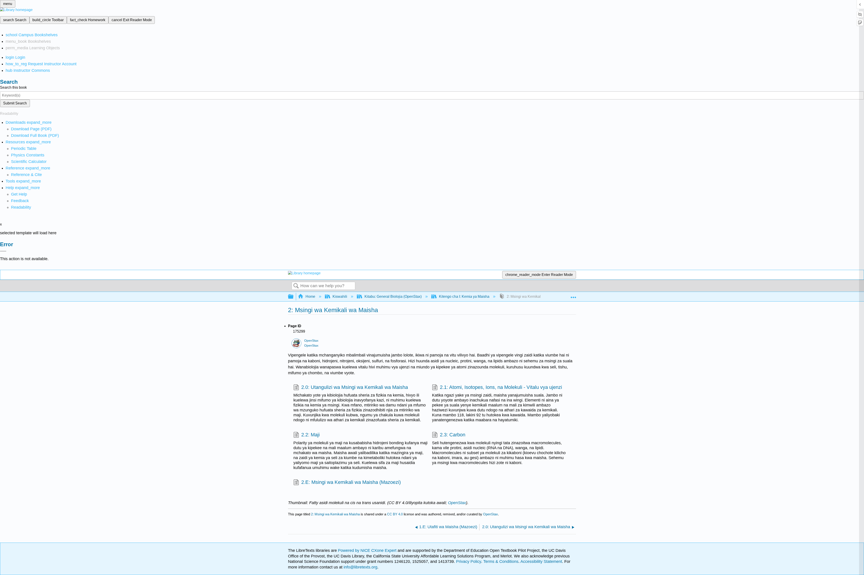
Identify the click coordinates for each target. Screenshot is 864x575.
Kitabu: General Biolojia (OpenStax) (393, 296)
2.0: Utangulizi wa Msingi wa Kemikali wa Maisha (354, 387)
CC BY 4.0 (395, 514)
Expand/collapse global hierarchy (293, 297)
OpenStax (311, 340)
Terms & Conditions (500, 561)
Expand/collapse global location (573, 295)
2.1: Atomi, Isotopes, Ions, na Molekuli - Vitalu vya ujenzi (501, 387)
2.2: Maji (310, 434)
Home (310, 296)
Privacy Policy (468, 561)
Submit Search (15, 103)
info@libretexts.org (359, 567)
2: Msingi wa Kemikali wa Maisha (335, 514)
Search (296, 286)
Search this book (13, 87)
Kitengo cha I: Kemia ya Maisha (464, 296)
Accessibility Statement (541, 561)
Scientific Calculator (29, 161)
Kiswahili (340, 296)
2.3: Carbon (452, 434)
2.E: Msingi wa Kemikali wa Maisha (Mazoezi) (351, 482)
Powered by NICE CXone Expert (368, 550)
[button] (20, 200)
